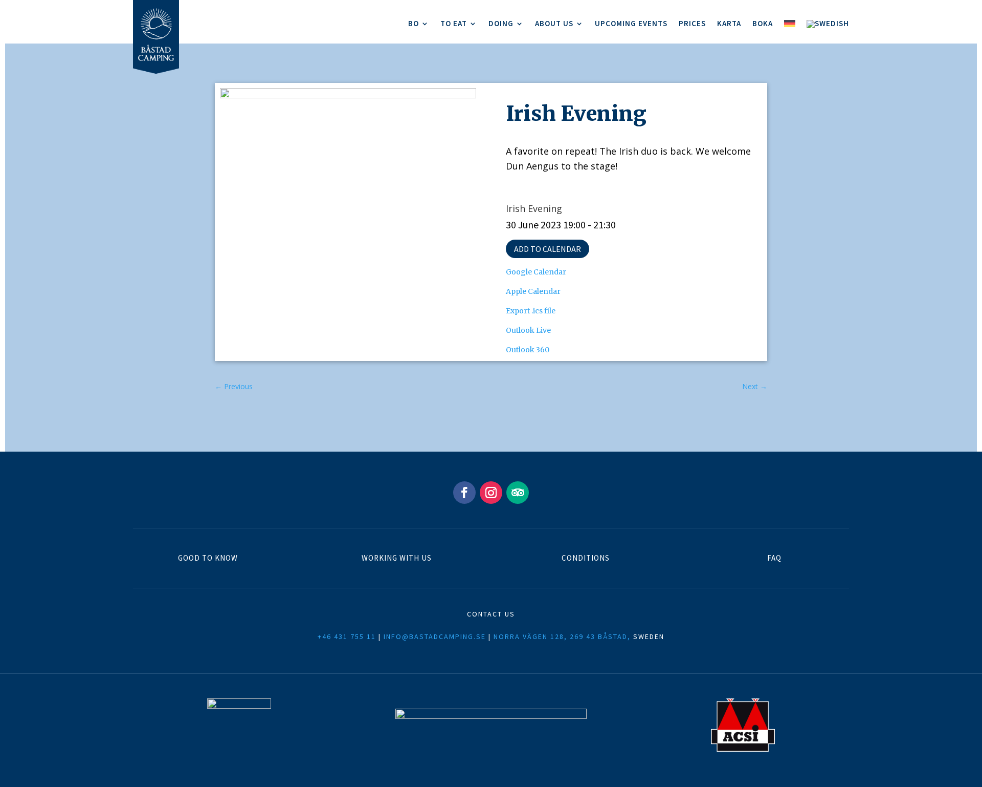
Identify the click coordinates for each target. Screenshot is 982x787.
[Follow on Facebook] (464, 492)
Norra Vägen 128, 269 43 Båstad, (562, 636)
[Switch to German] (789, 26)
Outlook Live (528, 330)
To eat (453, 24)
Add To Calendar (547, 249)
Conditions (586, 558)
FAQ (774, 558)
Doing (501, 24)
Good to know (208, 558)
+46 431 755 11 (347, 636)
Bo (413, 24)
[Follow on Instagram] (491, 492)
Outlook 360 (527, 349)
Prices (692, 24)
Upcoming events (631, 24)
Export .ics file (530, 310)
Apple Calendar (533, 291)
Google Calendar (536, 271)
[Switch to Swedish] (828, 26)
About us (554, 24)
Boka (762, 24)
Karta (729, 24)
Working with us (397, 558)
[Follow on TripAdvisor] (517, 492)
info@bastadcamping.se (435, 636)
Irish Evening (534, 208)
